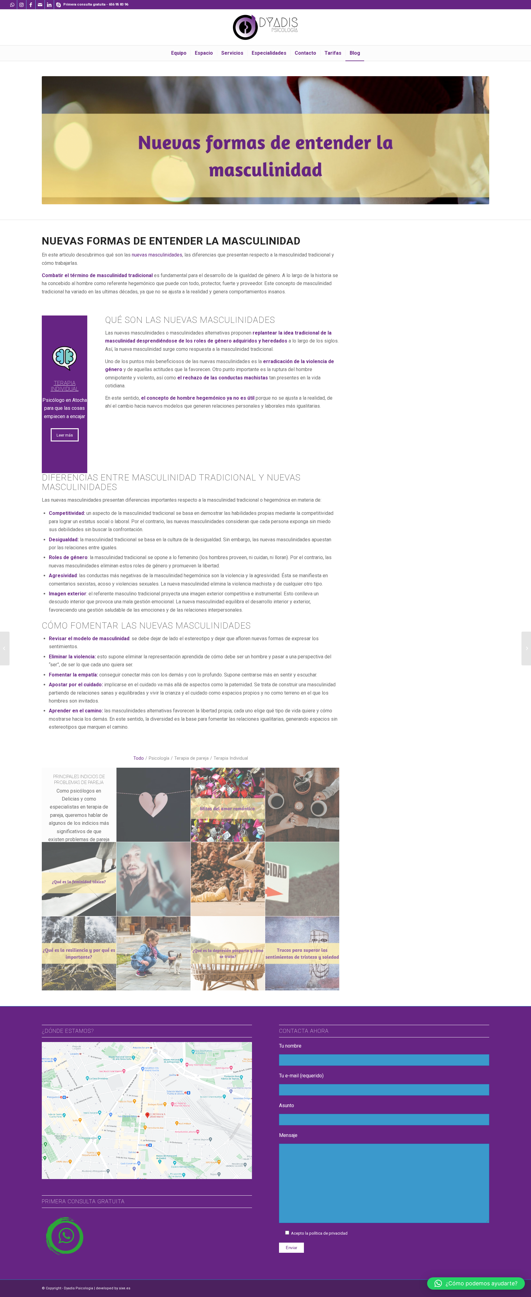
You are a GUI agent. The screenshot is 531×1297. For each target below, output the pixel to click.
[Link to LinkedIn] (49, 4)
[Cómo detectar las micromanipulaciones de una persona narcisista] (5, 648)
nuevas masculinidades (157, 255)
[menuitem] (179, 53)
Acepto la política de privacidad (319, 1233)
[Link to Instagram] (21, 4)
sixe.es (124, 1288)
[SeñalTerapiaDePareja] (302, 879)
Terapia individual (65, 386)
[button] (476, 1283)
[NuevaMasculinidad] (153, 879)
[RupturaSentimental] (153, 805)
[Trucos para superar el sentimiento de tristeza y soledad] (302, 953)
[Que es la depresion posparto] (228, 953)
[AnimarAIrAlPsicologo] (302, 805)
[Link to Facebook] (30, 4)
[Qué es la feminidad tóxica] (79, 879)
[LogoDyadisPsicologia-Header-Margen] (265, 27)
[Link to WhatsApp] (12, 4)
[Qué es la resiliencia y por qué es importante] (79, 953)
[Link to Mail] (40, 4)
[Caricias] (153, 953)
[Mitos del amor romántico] (228, 805)
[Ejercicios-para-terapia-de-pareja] (228, 879)
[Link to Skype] (58, 4)
